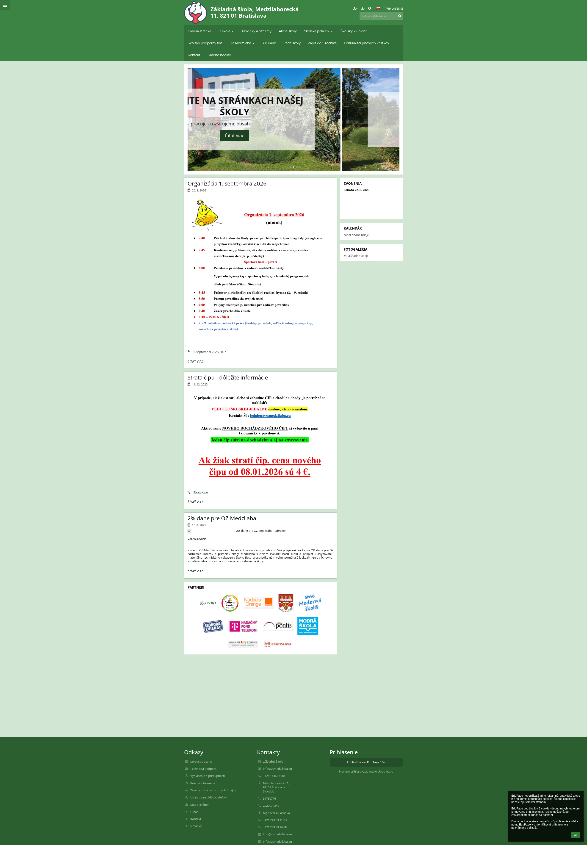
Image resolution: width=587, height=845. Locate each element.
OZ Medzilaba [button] (240, 43)
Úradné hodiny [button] (219, 55)
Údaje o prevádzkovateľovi (208, 797)
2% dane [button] (269, 43)
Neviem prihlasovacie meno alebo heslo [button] (366, 771)
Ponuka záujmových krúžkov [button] (366, 43)
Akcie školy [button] (288, 31)
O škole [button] (224, 31)
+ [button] (356, 8)
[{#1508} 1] (208, 603)
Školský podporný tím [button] (205, 43)
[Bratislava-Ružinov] (286, 603)
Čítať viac (293, 132)
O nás (194, 812)
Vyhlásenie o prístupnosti (207, 776)
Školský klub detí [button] (354, 31)
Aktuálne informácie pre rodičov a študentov (293, 109)
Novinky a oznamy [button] (256, 31)
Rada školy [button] (292, 43)
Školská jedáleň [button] (316, 31)
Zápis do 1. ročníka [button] (322, 43)
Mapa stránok (199, 805)
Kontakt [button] (194, 55)
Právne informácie (202, 783)
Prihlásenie (394, 8)
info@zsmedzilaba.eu (277, 769)
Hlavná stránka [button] (199, 31)
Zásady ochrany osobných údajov (213, 790)
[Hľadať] (399, 16)
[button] (369, 8)
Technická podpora (203, 769)
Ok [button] (575, 835)
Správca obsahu (201, 761)
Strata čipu (200, 492)
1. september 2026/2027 (209, 352)
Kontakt (195, 819)
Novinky (196, 826)
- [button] (364, 8)
